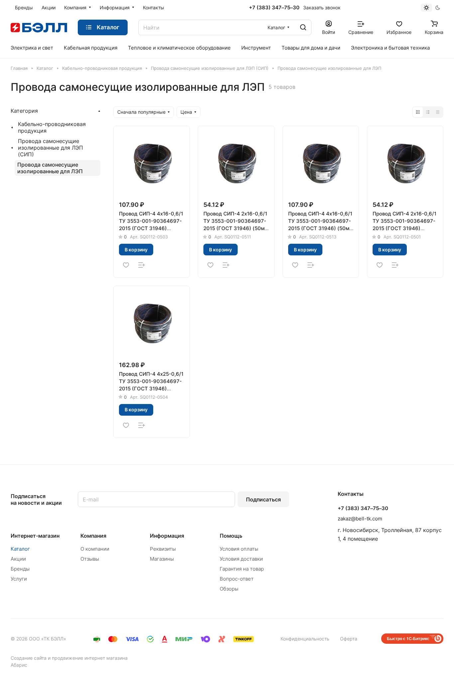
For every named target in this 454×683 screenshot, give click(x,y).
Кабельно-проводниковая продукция (52, 127)
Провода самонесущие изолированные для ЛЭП (50, 168)
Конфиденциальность (305, 638)
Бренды (20, 569)
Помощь (231, 535)
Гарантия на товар (242, 569)
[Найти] (303, 27)
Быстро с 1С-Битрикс (408, 638)
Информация (167, 535)
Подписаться (263, 499)
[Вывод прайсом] (438, 112)
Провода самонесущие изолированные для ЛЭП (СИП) (50, 148)
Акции (18, 559)
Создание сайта (29, 658)
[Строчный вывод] (428, 112)
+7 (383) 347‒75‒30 (274, 8)
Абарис (19, 665)
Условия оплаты (239, 549)
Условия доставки (241, 559)
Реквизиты (163, 549)
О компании (94, 549)
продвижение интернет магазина (90, 658)
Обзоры (229, 589)
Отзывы (89, 559)
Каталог (20, 549)
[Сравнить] (142, 265)
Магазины (162, 559)
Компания (93, 535)
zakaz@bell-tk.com (360, 518)
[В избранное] (126, 265)
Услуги (19, 579)
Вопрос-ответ (237, 579)
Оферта (348, 638)
